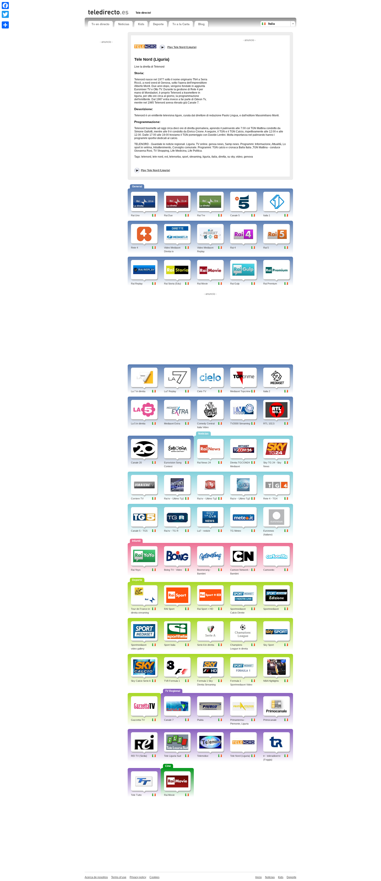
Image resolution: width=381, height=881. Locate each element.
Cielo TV (201, 391)
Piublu (200, 720)
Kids (141, 24)
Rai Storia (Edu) (172, 283)
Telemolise (202, 756)
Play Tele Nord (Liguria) (155, 170)
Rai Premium (270, 283)
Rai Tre (201, 215)
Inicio (258, 877)
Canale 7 (169, 720)
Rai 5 (266, 247)
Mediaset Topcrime (240, 391)
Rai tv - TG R (171, 530)
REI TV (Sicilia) (139, 756)
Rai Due (168, 215)
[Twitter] (5, 14)
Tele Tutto (136, 795)
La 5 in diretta (138, 423)
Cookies (154, 877)
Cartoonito (268, 570)
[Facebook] (5, 5)
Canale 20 (136, 462)
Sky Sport (268, 645)
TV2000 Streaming (240, 423)
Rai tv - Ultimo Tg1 (174, 498)
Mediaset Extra (172, 423)
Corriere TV (137, 498)
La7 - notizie (203, 530)
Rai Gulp (234, 283)
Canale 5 (235, 215)
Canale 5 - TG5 (139, 530)
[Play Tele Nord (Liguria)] (145, 46)
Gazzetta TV (138, 720)
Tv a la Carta (180, 24)
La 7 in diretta (138, 391)
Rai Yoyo (135, 570)
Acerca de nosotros (96, 877)
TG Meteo (235, 530)
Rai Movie (202, 283)
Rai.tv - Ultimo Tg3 (240, 498)
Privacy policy (138, 877)
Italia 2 (266, 391)
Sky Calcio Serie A (141, 681)
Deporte (158, 24)
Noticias (123, 24)
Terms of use (118, 877)
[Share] (5, 25)
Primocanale (269, 720)
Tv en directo (100, 24)
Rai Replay (137, 283)
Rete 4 (134, 247)
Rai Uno (135, 215)
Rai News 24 (204, 462)
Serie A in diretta (205, 645)
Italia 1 (266, 215)
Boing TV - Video (173, 570)
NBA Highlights (271, 681)
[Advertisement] (139, 4)
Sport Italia (169, 645)
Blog (201, 24)
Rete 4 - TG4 (270, 498)
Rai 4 (233, 247)
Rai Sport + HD (205, 609)
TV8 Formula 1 (172, 681)
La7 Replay (170, 391)
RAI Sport (169, 609)
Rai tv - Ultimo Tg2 (207, 498)
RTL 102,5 (269, 423)
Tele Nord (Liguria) (240, 756)
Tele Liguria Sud (172, 756)
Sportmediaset (271, 609)
